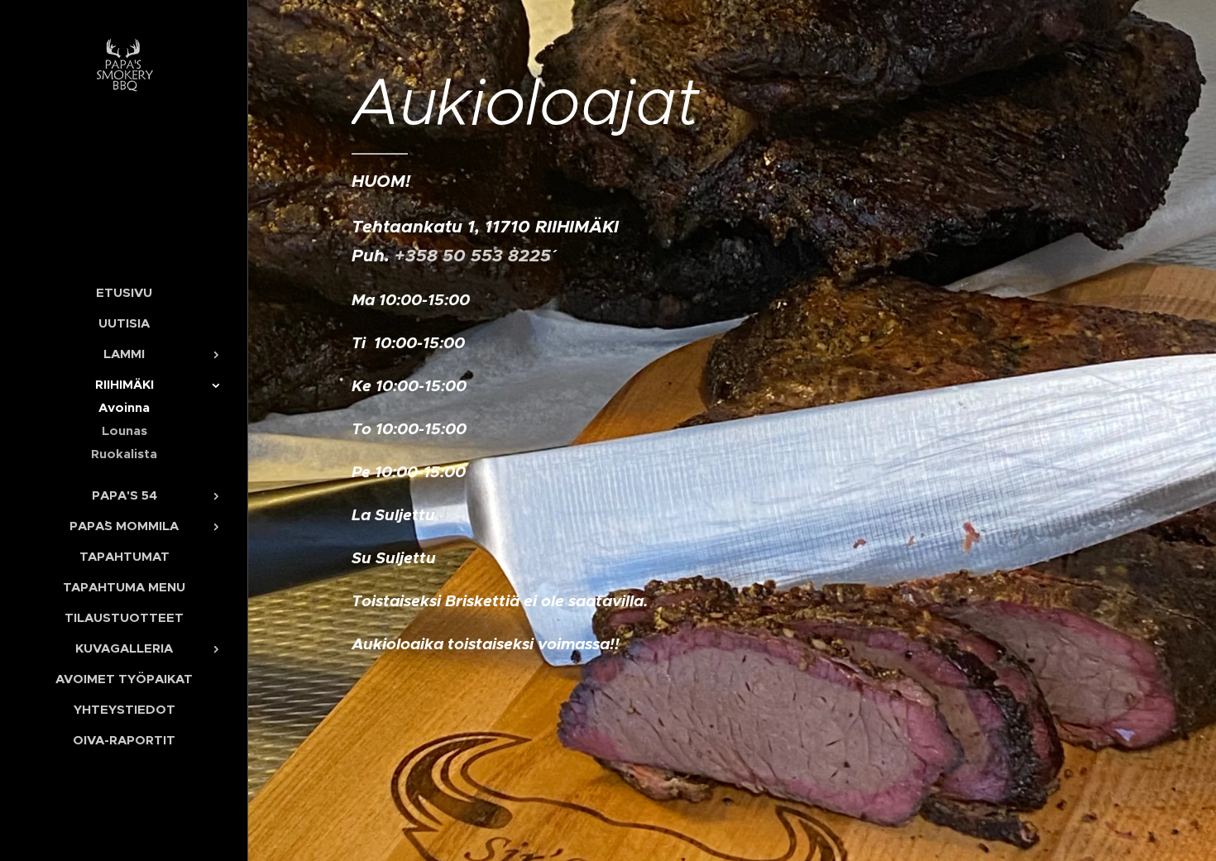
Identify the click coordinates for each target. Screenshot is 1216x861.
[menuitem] (124, 292)
